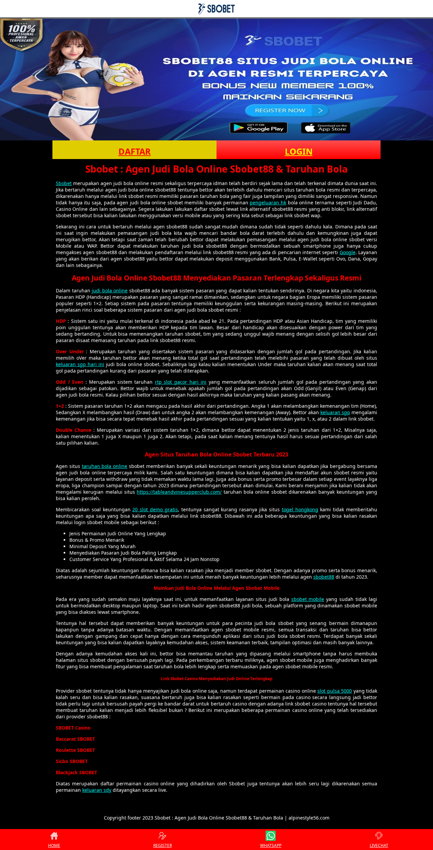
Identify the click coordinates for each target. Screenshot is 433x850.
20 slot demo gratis (155, 509)
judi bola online (110, 290)
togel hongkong (300, 509)
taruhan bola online (105, 466)
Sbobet (64, 183)
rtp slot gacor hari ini (180, 382)
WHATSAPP (270, 845)
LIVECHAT (379, 845)
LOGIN (299, 151)
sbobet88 (323, 577)
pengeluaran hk (268, 202)
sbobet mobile (307, 599)
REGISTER (162, 845)
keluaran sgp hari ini (80, 364)
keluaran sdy (96, 790)
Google (348, 252)
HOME (54, 845)
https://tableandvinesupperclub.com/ (179, 492)
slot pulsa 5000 (334, 691)
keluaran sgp (335, 412)
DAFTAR (134, 151)
